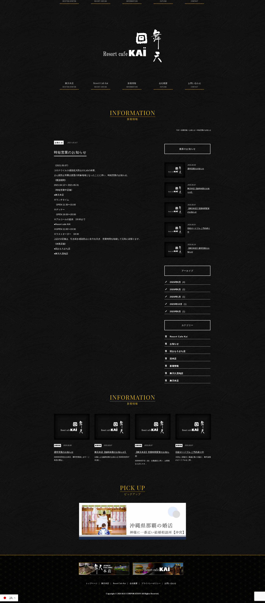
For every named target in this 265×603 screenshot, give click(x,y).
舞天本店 (69, 85)
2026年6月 (175, 289)
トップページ (91, 583)
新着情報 (132, 85)
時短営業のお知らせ (70, 152)
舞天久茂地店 (176, 373)
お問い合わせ (194, 85)
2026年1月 (175, 297)
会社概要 (163, 85)
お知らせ (59, 142)
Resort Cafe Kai (100, 85)
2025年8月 (175, 311)
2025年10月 (176, 304)
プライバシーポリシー (151, 583)
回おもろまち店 (178, 351)
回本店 (173, 358)
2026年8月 (175, 282)
